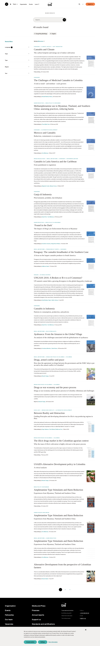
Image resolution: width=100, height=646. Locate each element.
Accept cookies (30, 642)
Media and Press (38, 606)
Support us (90, 4)
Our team (9, 619)
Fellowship (9, 615)
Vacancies (9, 624)
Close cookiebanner (85, 629)
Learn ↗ (37, 4)
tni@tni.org (83, 618)
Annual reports (38, 615)
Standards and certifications (43, 624)
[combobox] (50, 19)
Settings (42, 642)
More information (53, 642)
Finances (35, 610)
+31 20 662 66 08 (84, 613)
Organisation (23, 4)
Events (31, 4)
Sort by (36, 41)
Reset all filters (9, 41)
